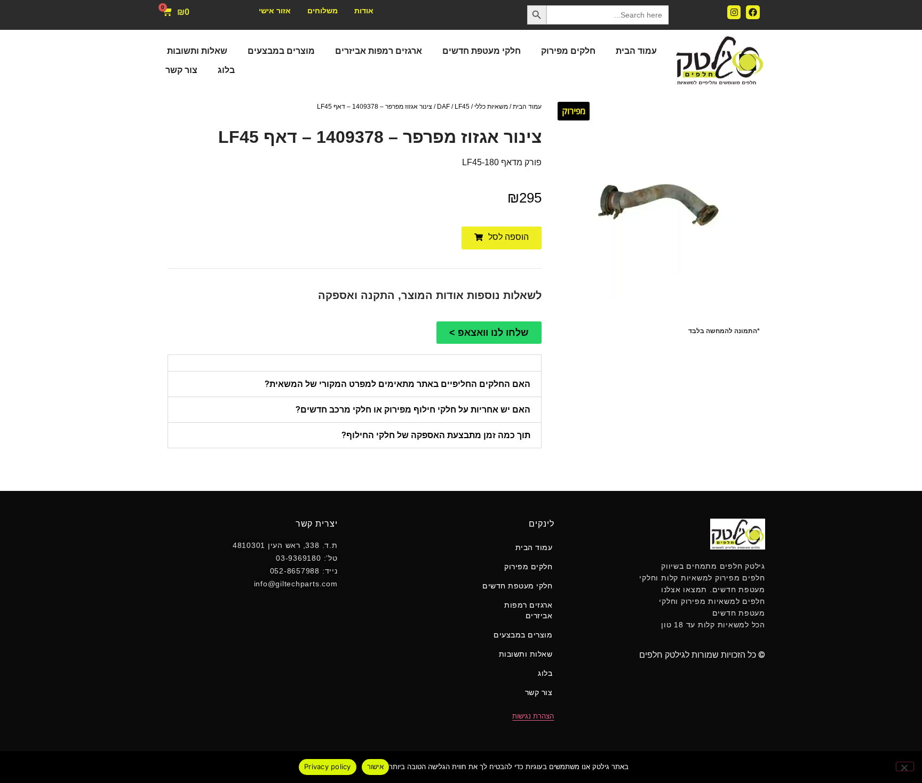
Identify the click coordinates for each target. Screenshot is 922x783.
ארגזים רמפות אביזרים (378, 50)
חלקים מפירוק (568, 50)
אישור (375, 766)
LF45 (462, 106)
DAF (443, 106)
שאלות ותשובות (197, 50)
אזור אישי (275, 10)
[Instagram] (734, 12)
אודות (363, 10)
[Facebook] (753, 12)
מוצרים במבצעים (281, 50)
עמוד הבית (636, 50)
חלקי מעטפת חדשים (481, 50)
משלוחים (322, 10)
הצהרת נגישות (533, 716)
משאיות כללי (491, 106)
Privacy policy (327, 766)
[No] (905, 766)
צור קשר (181, 70)
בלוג (226, 70)
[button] (502, 238)
